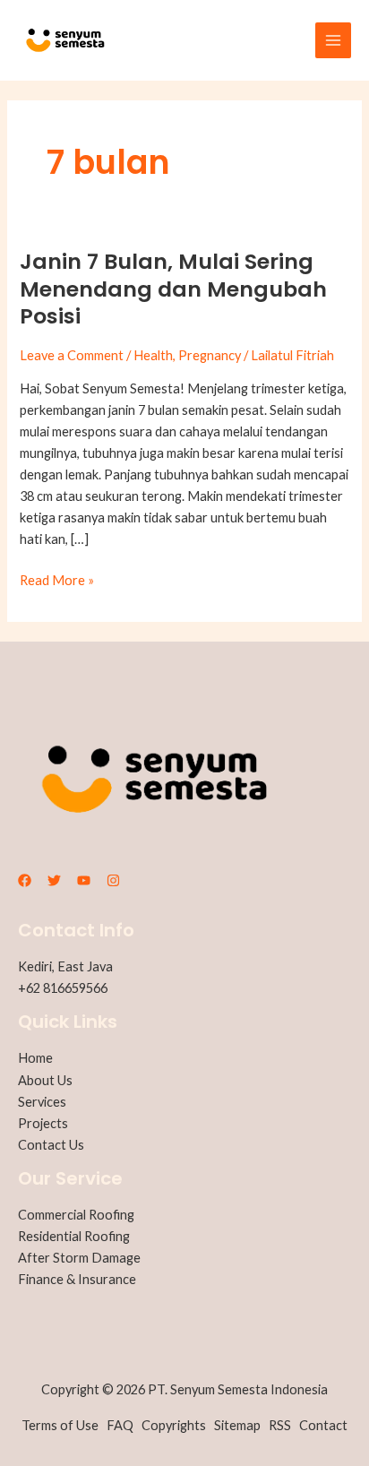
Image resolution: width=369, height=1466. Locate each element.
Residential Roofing (74, 1236)
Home (35, 1057)
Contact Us (51, 1144)
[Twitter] (54, 880)
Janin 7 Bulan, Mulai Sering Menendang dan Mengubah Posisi (173, 289)
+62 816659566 (62, 988)
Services (42, 1101)
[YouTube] (83, 880)
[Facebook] (24, 880)
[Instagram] (113, 880)
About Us (45, 1080)
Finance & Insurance (77, 1279)
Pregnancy (209, 355)
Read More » (57, 579)
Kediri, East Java (65, 966)
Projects (43, 1123)
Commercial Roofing (76, 1214)
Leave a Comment (72, 355)
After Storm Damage (79, 1257)
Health (153, 355)
